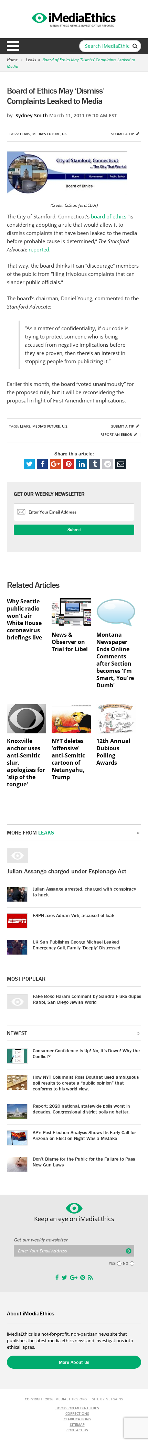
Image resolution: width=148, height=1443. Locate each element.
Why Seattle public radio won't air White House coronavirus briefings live (24, 619)
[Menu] (13, 46)
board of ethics (108, 216)
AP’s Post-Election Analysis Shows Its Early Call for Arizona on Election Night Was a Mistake (84, 1135)
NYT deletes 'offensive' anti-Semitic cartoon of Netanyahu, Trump (68, 759)
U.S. (65, 133)
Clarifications (77, 1419)
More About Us (74, 1362)
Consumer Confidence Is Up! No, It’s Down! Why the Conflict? (86, 1053)
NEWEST (17, 1033)
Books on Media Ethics (77, 1408)
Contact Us (77, 1430)
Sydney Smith (31, 115)
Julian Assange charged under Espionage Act (66, 871)
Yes (112, 1263)
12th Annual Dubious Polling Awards (113, 751)
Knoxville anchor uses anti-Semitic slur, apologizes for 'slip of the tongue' (26, 762)
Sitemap (77, 1424)
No (125, 1263)
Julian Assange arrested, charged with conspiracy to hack (84, 892)
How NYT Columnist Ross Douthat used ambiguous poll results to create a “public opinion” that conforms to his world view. (86, 1083)
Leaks (31, 60)
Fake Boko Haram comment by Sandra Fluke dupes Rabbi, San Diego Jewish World (87, 999)
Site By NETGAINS (107, 1399)
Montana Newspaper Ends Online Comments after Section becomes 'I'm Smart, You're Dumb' (115, 660)
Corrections (77, 1413)
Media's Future (46, 133)
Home (12, 60)
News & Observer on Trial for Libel (70, 642)
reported (39, 249)
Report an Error (117, 434)
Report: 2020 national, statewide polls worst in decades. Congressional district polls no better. (81, 1109)
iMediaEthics (74, 19)
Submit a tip (123, 133)
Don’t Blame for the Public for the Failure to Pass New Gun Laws (84, 1162)
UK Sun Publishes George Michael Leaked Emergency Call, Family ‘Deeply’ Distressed (76, 945)
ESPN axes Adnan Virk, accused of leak (73, 915)
